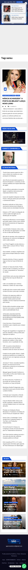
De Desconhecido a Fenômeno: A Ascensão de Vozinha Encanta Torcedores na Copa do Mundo (12, 381)
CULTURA (18, 95)
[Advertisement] (14, 40)
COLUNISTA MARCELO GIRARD (9, 95)
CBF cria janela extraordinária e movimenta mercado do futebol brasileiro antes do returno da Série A (13, 347)
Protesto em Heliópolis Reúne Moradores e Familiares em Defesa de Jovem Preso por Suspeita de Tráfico (13, 411)
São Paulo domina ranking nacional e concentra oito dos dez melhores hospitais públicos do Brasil (13, 436)
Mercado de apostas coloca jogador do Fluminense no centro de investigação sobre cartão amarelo (14, 238)
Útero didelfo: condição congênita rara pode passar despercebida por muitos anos (13, 253)
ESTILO (19, 559)
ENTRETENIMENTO (11, 559)
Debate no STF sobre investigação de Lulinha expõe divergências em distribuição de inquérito (13, 213)
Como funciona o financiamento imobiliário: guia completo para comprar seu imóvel (14, 325)
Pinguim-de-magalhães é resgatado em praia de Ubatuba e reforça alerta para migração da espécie (14, 332)
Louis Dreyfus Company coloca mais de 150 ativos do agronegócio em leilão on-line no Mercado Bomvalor (14, 230)
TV (25, 563)
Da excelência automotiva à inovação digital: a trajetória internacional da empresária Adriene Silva (13, 191)
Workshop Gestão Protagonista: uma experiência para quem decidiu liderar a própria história (13, 389)
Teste (17, 563)
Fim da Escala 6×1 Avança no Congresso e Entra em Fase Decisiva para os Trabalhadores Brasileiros (13, 428)
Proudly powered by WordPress (9, 553)
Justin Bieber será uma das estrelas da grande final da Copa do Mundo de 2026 (14, 277)
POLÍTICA (4, 563)
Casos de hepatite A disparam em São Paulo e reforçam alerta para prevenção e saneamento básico (14, 198)
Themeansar (14, 555)
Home (3, 559)
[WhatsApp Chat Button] (24, 566)
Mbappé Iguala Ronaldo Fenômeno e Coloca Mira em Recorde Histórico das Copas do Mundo (14, 374)
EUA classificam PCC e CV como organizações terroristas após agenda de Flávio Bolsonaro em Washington (13, 443)
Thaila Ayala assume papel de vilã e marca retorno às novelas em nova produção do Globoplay (13, 174)
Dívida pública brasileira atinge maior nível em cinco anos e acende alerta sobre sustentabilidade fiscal (13, 308)
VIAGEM (21, 563)
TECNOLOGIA (11, 563)
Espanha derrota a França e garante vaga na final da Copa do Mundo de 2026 (13, 261)
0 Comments (12, 106)
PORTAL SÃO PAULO (13, 485)
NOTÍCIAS (6, 485)
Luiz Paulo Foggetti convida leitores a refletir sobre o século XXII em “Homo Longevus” (13, 245)
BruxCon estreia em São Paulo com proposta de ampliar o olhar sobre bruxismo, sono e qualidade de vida (13, 340)
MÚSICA (24, 559)
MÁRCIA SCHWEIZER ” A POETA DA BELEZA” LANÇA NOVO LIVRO (13, 101)
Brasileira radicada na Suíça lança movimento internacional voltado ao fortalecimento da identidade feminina (13, 206)
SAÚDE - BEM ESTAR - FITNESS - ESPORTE (12, 519)
